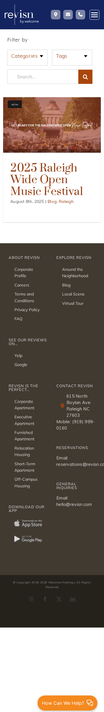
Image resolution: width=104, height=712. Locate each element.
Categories (24, 56)
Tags (61, 56)
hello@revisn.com (74, 504)
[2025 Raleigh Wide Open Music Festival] (52, 124)
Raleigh (66, 201)
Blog (52, 201)
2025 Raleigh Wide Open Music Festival (46, 179)
